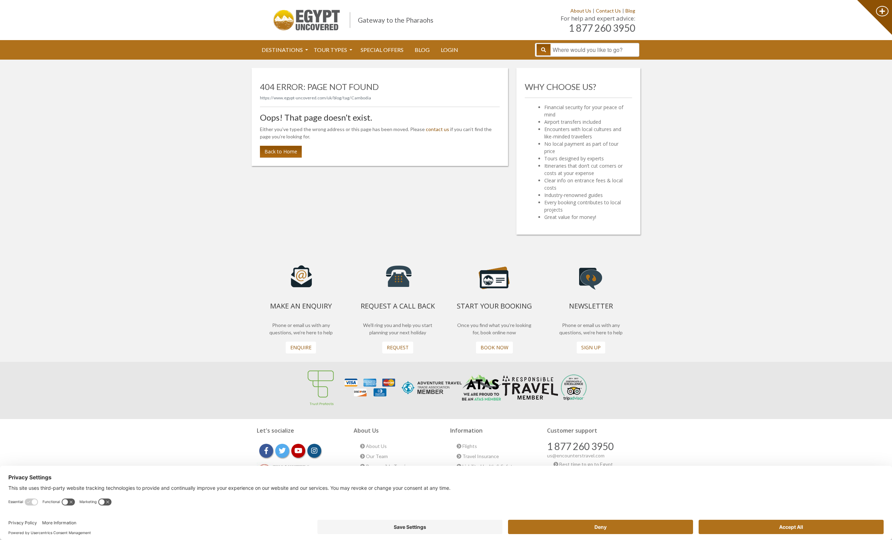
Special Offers (382, 49)
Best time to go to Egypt (585, 464)
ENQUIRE (301, 347)
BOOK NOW (494, 347)
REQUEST (398, 347)
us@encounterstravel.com (576, 455)
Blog (630, 11)
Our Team (376, 456)
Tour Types (331, 49)
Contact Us (608, 11)
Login (449, 49)
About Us (580, 11)
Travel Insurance (480, 456)
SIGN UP (591, 347)
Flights (469, 446)
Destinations (283, 49)
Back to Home (280, 151)
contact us (437, 129)
